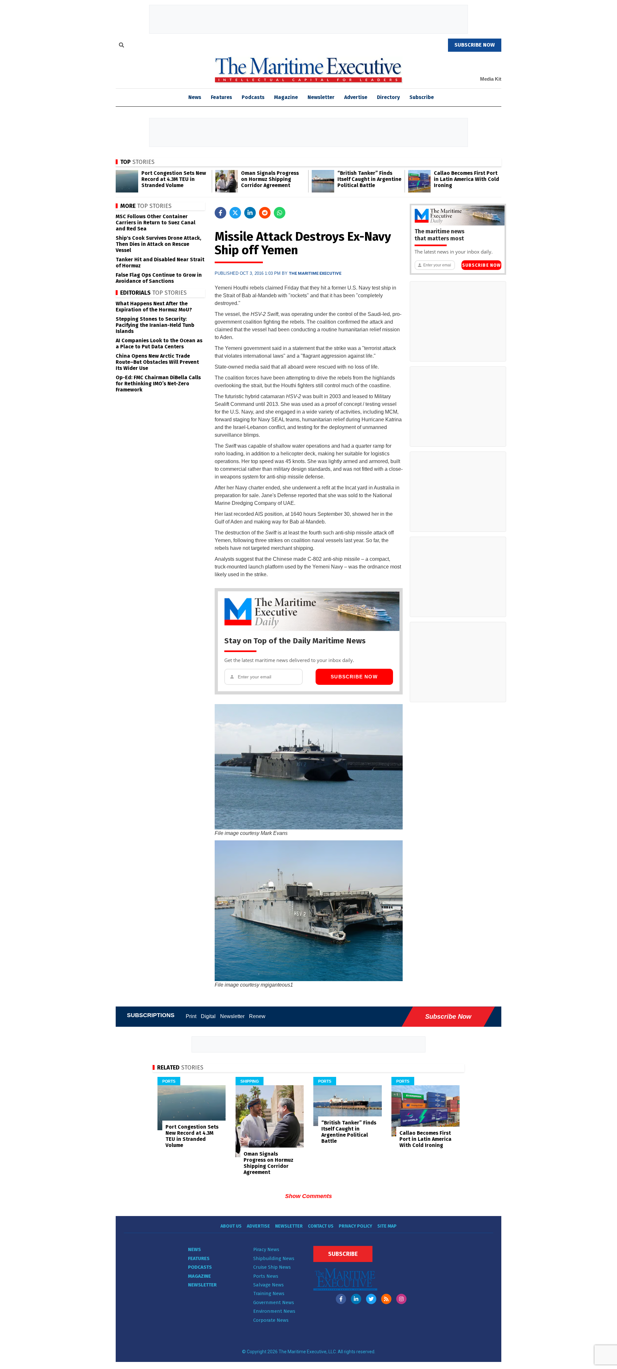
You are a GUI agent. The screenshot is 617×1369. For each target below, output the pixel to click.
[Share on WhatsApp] (279, 213)
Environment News (274, 1311)
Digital (208, 1016)
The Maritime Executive (315, 273)
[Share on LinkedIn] (250, 213)
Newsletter (321, 97)
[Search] (121, 46)
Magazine (286, 97)
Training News (268, 1293)
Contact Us (321, 1226)
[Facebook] (341, 1299)
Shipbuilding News (273, 1258)
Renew (257, 1016)
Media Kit (490, 79)
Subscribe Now (354, 676)
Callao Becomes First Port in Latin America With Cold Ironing (466, 179)
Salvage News (268, 1285)
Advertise (355, 97)
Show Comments (308, 1196)
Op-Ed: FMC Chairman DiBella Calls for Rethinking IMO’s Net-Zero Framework (158, 383)
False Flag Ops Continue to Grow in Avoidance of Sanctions (159, 278)
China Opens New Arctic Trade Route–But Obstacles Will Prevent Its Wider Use (157, 362)
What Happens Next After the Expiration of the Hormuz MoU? (154, 306)
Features (221, 97)
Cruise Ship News (272, 1267)
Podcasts (253, 97)
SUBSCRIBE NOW (474, 45)
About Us (231, 1226)
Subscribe (421, 97)
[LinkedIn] (356, 1299)
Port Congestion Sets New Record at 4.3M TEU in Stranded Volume (173, 179)
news (194, 97)
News (194, 1249)
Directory (388, 97)
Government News (273, 1302)
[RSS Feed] (386, 1299)
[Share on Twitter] (235, 213)
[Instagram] (401, 1299)
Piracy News (266, 1249)
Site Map (387, 1226)
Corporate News (271, 1320)
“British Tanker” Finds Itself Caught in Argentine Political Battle (369, 179)
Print (191, 1016)
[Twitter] (371, 1299)
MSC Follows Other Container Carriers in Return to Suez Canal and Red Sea (155, 222)
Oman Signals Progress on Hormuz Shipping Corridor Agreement (270, 179)
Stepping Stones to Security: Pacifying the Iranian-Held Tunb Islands (155, 325)
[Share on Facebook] (220, 213)
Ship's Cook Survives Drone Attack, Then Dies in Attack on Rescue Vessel (158, 244)
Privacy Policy (355, 1226)
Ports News (265, 1276)
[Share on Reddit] (265, 213)
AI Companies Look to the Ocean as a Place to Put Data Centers (159, 343)
